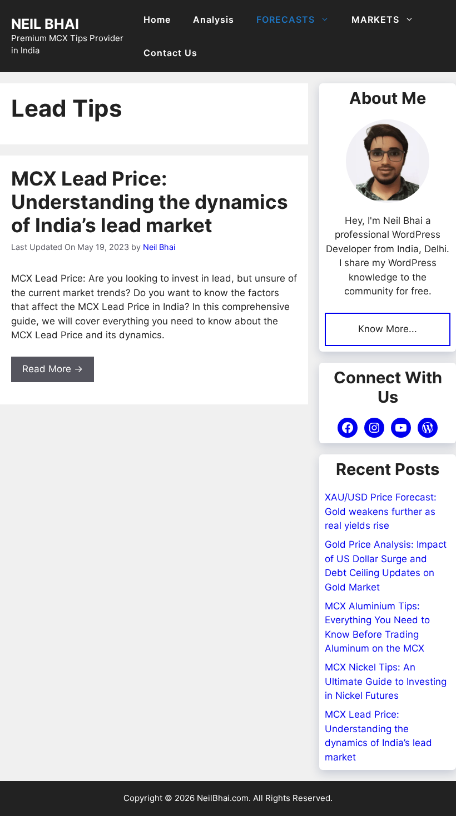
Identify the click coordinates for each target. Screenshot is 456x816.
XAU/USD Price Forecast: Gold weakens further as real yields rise (381, 511)
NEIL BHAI (45, 24)
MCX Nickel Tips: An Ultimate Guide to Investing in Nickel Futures (386, 681)
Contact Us (170, 52)
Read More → (52, 368)
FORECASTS (285, 19)
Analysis (213, 19)
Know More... (387, 328)
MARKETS (375, 19)
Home (157, 19)
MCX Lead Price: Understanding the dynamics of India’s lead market (149, 202)
